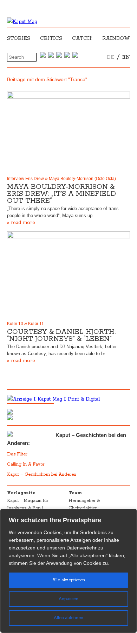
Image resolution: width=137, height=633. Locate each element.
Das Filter (18, 454)
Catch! (82, 38)
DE (110, 57)
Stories (18, 38)
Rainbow (116, 38)
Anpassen (68, 599)
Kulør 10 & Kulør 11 (25, 324)
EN (126, 57)
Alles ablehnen (68, 617)
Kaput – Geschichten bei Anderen (41, 474)
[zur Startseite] (22, 22)
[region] (68, 571)
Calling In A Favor (26, 464)
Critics (51, 38)
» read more (21, 223)
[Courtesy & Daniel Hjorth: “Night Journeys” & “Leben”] (68, 274)
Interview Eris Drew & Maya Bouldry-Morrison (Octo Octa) (61, 179)
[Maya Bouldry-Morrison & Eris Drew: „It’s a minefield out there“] (68, 132)
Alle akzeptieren (68, 580)
